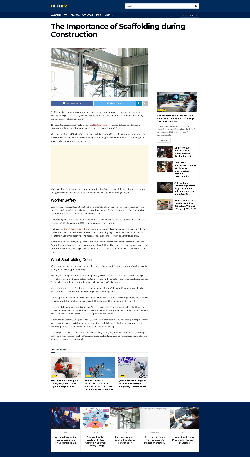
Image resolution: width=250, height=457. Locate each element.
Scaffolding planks (99, 124)
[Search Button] (196, 6)
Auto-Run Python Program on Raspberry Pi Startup (184, 440)
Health (99, 15)
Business (75, 15)
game (65, 432)
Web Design (87, 15)
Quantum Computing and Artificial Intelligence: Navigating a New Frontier (132, 383)
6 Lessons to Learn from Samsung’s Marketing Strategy (154, 440)
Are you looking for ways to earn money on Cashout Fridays (66, 440)
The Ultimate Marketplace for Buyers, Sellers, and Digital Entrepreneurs (65, 383)
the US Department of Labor (77, 229)
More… (108, 15)
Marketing (56, 15)
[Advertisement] (99, 164)
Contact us (191, 15)
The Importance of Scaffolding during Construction (125, 440)
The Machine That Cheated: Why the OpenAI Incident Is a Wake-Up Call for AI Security (175, 118)
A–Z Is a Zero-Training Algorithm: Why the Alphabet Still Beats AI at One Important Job (184, 188)
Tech (66, 15)
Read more (163, 140)
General (162, 110)
